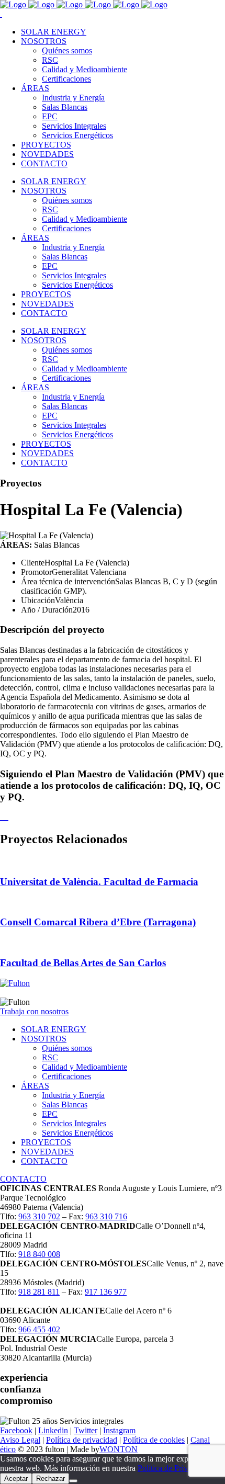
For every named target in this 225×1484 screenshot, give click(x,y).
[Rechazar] (73, 1480)
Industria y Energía (73, 1095)
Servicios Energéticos (77, 1132)
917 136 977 (106, 1291)
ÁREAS (35, 1085)
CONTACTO (44, 1161)
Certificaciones (66, 1076)
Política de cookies (154, 1439)
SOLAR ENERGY (53, 1029)
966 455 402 (39, 1329)
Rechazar (50, 1478)
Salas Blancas (64, 1104)
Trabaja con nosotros (34, 1011)
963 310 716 (106, 1216)
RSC (50, 1057)
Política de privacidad (81, 1439)
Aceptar (16, 1478)
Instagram (119, 1430)
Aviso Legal (20, 1439)
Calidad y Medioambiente (84, 1066)
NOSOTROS (43, 1038)
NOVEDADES (47, 1151)
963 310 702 (39, 1216)
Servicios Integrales (74, 1123)
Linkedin (53, 1430)
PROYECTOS (46, 1142)
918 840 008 (39, 1254)
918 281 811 (39, 1291)
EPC (50, 1113)
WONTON (118, 1449)
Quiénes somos (67, 1048)
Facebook (16, 1430)
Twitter (85, 1430)
